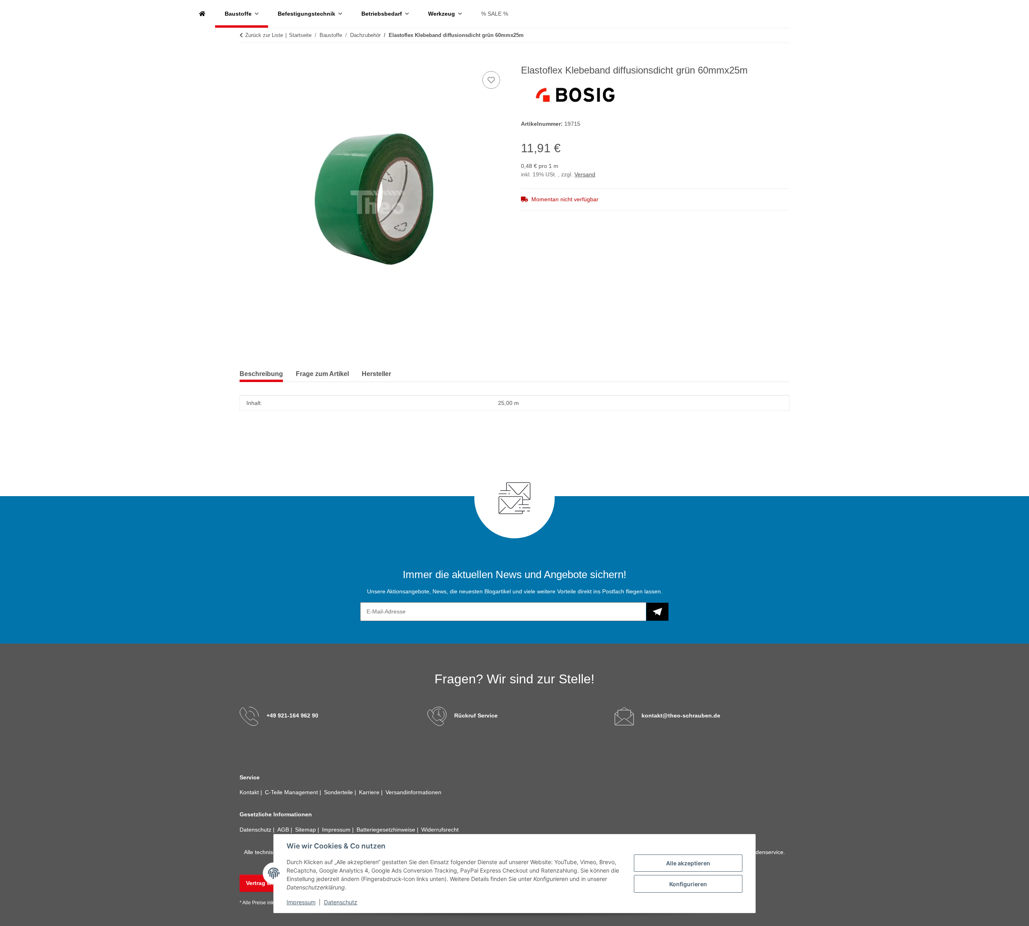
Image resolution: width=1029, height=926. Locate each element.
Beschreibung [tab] (261, 373)
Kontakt (250, 792)
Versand (584, 174)
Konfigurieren (688, 884)
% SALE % (494, 13)
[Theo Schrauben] (202, 14)
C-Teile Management (292, 792)
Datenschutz (340, 902)
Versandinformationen (413, 792)
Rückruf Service (476, 715)
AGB (284, 829)
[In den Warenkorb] (246, 60)
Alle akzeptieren (688, 863)
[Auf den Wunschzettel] (491, 80)
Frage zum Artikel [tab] (322, 373)
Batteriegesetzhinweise (387, 829)
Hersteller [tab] (376, 373)
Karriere (370, 792)
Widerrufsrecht (440, 829)
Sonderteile (339, 792)
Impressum (301, 902)
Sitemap (306, 829)
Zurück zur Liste (264, 35)
